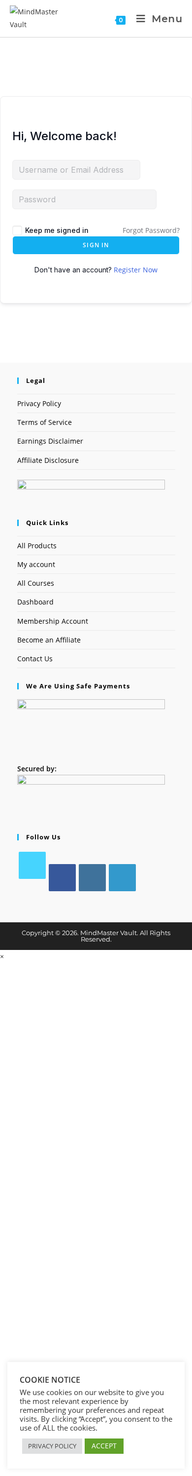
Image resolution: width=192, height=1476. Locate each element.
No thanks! (96, 1471)
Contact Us (35, 658)
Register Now (136, 269)
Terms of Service (44, 422)
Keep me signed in (57, 230)
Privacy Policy (39, 403)
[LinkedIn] (122, 877)
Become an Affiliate (49, 639)
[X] (32, 865)
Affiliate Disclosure (48, 460)
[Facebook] (62, 877)
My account (36, 564)
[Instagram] (92, 877)
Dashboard (35, 601)
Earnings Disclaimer (50, 441)
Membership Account (52, 621)
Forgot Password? (151, 230)
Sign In (96, 245)
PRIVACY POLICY (52, 1445)
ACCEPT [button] (104, 1445)
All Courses (35, 583)
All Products (37, 545)
